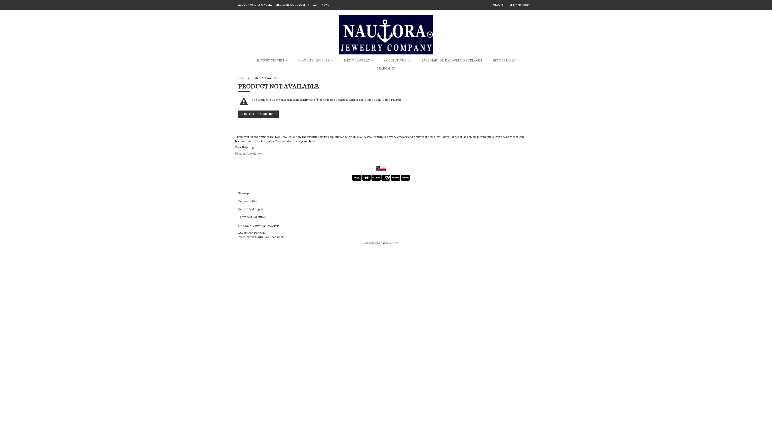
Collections (396, 60)
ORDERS (498, 4)
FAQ (315, 4)
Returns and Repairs (251, 209)
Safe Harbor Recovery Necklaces (452, 60)
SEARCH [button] (384, 69)
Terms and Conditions (252, 217)
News (325, 4)
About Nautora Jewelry (255, 4)
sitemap (243, 193)
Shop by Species (270, 60)
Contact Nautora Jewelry (258, 226)
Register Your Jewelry (292, 4)
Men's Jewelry (357, 60)
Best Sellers (504, 60)
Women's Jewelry (314, 60)
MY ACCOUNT (521, 5)
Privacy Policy (247, 201)
